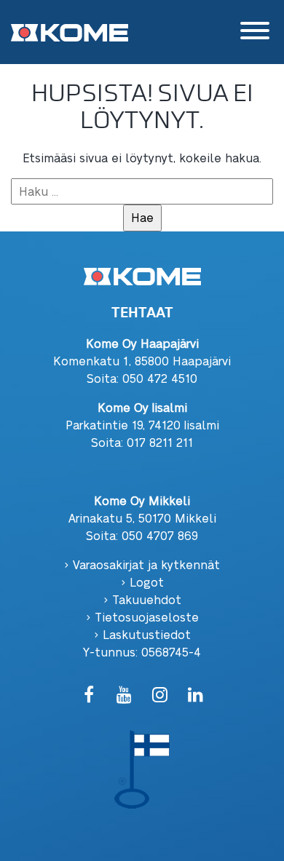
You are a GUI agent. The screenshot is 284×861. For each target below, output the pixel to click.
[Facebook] (88, 695)
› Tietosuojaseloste (142, 617)
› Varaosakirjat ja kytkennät (142, 564)
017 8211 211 (160, 442)
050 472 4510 (159, 378)
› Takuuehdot (142, 599)
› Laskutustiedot (142, 634)
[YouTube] (124, 695)
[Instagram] (159, 695)
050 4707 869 (160, 535)
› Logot (142, 582)
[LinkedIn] (195, 695)
